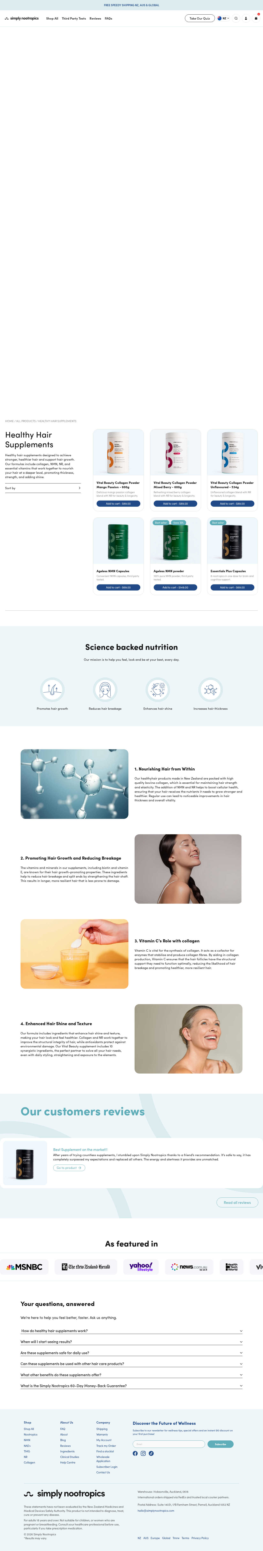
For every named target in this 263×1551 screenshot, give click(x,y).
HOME (9, 421)
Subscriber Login (107, 1467)
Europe (155, 1538)
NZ (139, 1538)
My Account (103, 1440)
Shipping (101, 1429)
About (64, 1434)
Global (166, 1538)
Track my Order (106, 1446)
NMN (27, 1440)
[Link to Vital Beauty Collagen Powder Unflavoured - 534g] (232, 470)
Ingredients (67, 1451)
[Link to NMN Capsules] (118, 556)
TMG (27, 1451)
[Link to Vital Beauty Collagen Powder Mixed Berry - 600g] (175, 470)
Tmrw (176, 1538)
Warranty (102, 1434)
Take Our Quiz (200, 18)
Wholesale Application (103, 1459)
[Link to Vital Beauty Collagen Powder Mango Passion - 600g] (118, 470)
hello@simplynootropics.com (156, 1510)
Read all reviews (237, 1202)
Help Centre (67, 1462)
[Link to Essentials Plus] (232, 556)
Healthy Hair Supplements (57, 421)
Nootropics (30, 1434)
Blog (63, 1440)
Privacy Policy (200, 1538)
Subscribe (220, 1444)
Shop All (29, 1429)
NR (25, 1457)
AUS (146, 1538)
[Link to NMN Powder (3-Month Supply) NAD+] (175, 556)
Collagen (29, 1462)
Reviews (65, 1446)
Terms (185, 1538)
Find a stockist (105, 1451)
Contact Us (103, 1472)
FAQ (62, 1429)
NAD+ (27, 1446)
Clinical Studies (69, 1457)
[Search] (236, 18)
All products (26, 421)
